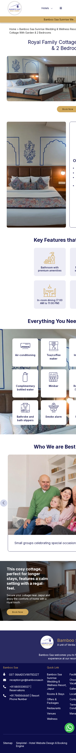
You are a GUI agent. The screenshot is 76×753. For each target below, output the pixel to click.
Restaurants (54, 708)
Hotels (45, 8)
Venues (51, 713)
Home (12, 29)
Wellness (52, 718)
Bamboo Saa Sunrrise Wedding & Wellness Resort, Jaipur (56, 681)
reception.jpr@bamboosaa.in (26, 679)
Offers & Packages (53, 701)
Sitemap (8, 742)
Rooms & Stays (55, 693)
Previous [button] (3, 503)
